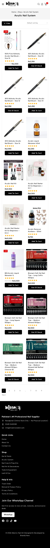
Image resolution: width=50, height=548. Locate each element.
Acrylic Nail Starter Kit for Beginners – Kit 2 (12, 230)
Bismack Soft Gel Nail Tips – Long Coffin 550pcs (36, 275)
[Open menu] (3, 4)
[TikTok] (11, 521)
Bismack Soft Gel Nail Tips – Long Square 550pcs (13, 320)
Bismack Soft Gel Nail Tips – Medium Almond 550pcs (36, 320)
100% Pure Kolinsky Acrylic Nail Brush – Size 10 (12, 56)
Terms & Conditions (9, 494)
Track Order (6, 484)
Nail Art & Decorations (10, 467)
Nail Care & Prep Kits (10, 463)
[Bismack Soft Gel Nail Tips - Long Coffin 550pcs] (36, 259)
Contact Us (6, 446)
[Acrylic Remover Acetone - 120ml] (36, 215)
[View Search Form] (39, 4)
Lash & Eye (6, 473)
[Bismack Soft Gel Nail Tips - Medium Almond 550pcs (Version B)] (13, 349)
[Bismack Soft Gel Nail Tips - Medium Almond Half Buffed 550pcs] (36, 349)
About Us (5, 442)
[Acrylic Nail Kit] (13, 170)
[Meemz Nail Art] (12, 4)
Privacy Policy (7, 490)
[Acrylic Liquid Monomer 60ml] (36, 127)
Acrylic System (7, 460)
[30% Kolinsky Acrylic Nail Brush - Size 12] (13, 85)
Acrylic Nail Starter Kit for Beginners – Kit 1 (35, 186)
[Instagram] (7, 520)
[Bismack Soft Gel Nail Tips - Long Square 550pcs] (13, 304)
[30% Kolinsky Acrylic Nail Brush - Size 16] (13, 127)
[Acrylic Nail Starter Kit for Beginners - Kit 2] (13, 214)
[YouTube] (15, 520)
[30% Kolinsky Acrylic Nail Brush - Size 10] (36, 40)
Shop (20, 12)
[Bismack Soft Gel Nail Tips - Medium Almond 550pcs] (36, 304)
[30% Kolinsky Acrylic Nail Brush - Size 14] (36, 85)
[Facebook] (3, 520)
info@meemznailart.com (14, 428)
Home (14, 12)
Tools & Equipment (9, 470)
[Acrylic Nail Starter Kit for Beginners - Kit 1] (36, 170)
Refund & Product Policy (11, 487)
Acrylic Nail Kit (10, 184)
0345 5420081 (11, 424)
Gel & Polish (6, 456)
